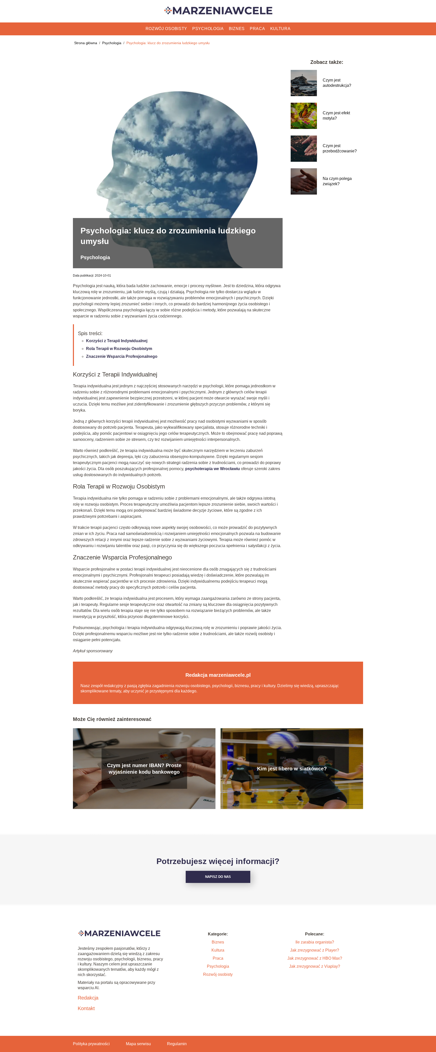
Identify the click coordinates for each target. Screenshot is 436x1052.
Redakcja (88, 998)
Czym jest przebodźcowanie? (340, 148)
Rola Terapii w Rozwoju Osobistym (119, 348)
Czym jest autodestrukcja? (337, 83)
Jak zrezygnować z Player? (314, 950)
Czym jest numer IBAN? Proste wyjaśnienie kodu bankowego (144, 769)
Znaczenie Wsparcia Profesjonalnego (121, 356)
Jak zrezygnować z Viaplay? (314, 966)
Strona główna (86, 43)
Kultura (280, 28)
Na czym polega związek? (337, 181)
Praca (257, 28)
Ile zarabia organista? (314, 942)
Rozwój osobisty (166, 28)
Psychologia (208, 28)
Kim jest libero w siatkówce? (292, 768)
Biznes (237, 28)
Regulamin (177, 1044)
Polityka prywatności (91, 1044)
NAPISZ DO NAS (218, 877)
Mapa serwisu (138, 1044)
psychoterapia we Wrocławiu (212, 469)
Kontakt (86, 1008)
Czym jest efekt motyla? (336, 115)
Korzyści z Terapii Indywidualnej (116, 341)
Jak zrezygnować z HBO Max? (314, 958)
